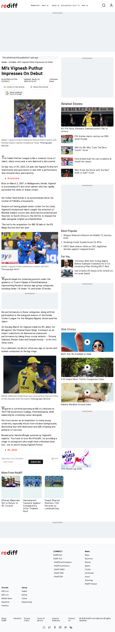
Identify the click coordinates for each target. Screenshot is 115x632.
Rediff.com (90, 618)
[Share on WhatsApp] (44, 627)
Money (54, 5)
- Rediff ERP (58, 577)
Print (56, 459)
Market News (6, 598)
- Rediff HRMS (59, 569)
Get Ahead (89, 573)
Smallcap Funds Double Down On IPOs (82, 242)
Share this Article (40, 87)
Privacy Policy (27, 619)
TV (78, 5)
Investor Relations (56, 619)
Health (24, 591)
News (44, 5)
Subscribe (36, 462)
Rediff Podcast (91, 584)
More (83, 5)
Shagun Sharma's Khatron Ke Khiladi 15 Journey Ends (87, 236)
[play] (87, 342)
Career (24, 598)
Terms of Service (41, 619)
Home (33, 5)
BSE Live (5, 591)
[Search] (104, 5)
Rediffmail (57, 555)
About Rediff (3, 619)
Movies (88, 562)
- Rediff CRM (58, 573)
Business (89, 559)
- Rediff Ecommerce (61, 566)
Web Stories (68, 329)
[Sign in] (111, 5)
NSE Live (5, 595)
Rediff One (57, 559)
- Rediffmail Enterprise (62, 562)
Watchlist (5, 602)
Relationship (27, 602)
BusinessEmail (66, 5)
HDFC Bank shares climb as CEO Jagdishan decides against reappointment (85, 247)
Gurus (74, 5)
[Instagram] (60, 627)
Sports (87, 566)
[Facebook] (55, 627)
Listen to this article (15, 87)
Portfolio (5, 606)
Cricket (12, 62)
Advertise (17, 618)
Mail (38, 5)
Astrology (89, 580)
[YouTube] (65, 627)
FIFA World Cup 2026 (71, 468)
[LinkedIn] (71, 627)
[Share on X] (49, 627)
